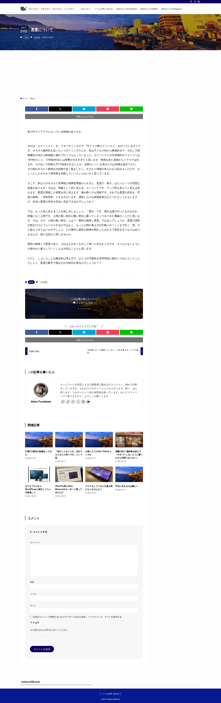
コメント (35, 542)
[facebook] (191, 1)
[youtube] (88, 402)
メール (33, 593)
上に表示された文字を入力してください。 (50, 629)
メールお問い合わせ (110, 693)
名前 (32, 581)
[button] (36, 109)
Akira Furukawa (41, 401)
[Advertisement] (110, 73)
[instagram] (83, 402)
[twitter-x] (195, 1)
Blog (26, 37)
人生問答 (36, 37)
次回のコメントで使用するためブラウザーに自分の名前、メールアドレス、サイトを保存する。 (78, 616)
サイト (33, 605)
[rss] (199, 1)
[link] (63, 402)
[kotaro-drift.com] (23, 9)
